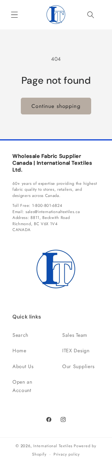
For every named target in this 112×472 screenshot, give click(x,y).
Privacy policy (67, 454)
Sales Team (74, 335)
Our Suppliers (78, 366)
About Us (23, 366)
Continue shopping (56, 106)
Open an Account (22, 386)
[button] (14, 15)
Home (19, 350)
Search (20, 335)
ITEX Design (76, 350)
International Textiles (52, 446)
